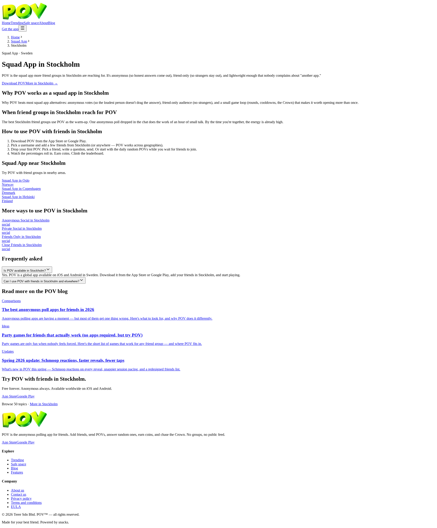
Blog (51, 23)
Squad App (19, 41)
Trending (17, 23)
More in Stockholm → (41, 83)
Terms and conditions (26, 503)
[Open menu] (22, 28)
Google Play (26, 396)
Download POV (13, 83)
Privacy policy (21, 498)
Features (17, 472)
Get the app (10, 29)
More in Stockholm (44, 404)
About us (17, 490)
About (43, 23)
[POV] (24, 19)
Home (6, 23)
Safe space (31, 23)
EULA (16, 507)
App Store (9, 396)
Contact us (18, 494)
